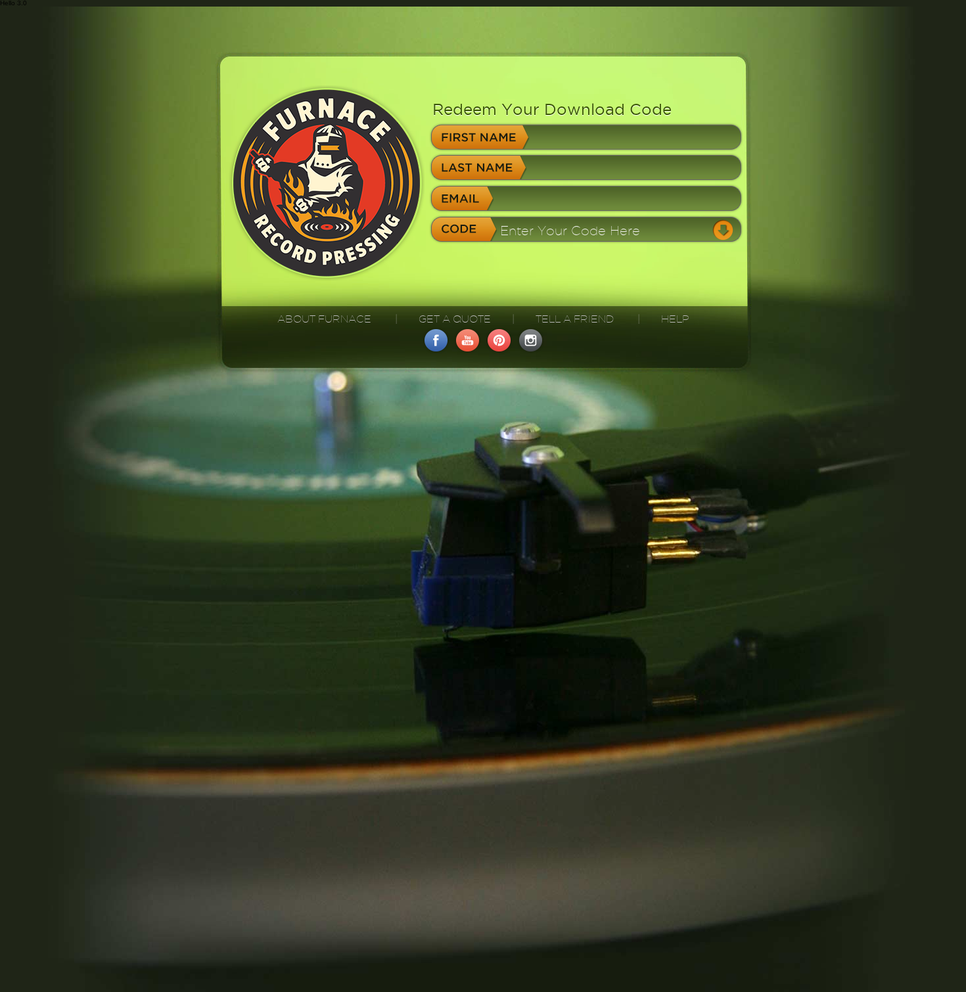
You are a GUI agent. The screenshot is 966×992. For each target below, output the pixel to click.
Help (675, 319)
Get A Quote (455, 319)
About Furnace (324, 319)
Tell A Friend (575, 319)
